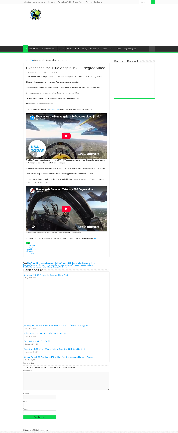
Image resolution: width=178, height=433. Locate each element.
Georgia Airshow (88, 263)
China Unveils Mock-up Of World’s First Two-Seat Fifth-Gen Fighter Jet (55, 349)
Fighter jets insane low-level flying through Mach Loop (45, 267)
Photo (119, 49)
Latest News (33, 49)
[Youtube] (135, 2)
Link (95, 238)
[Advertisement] (105, 25)
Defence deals (95, 49)
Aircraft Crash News (48, 49)
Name (26, 394)
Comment (27, 371)
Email (26, 402)
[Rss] (125, 2)
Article (69, 49)
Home (27, 60)
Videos (61, 49)
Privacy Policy (78, 2)
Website (26, 409)
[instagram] (137, 2)
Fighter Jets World (64, 2)
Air (25, 49)
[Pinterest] (132, 2)
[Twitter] (130, 2)
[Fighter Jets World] (35, 14)
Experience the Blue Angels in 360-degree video (64, 263)
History (84, 49)
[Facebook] (127, 2)
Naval (77, 49)
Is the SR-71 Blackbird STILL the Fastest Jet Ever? (45, 333)
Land (105, 49)
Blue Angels (54, 109)
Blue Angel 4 (32, 263)
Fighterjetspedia (130, 49)
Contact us (51, 2)
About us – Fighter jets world (34, 2)
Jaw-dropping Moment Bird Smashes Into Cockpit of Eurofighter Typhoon (56, 325)
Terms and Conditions (94, 2)
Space (112, 49)
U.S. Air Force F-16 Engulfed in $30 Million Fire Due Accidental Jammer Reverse (58, 357)
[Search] (153, 2)
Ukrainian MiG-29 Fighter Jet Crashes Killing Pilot (45, 275)
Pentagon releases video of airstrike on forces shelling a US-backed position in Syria (58, 265)
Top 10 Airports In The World (36, 341)
